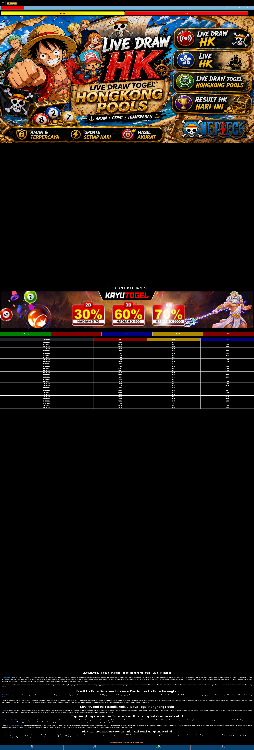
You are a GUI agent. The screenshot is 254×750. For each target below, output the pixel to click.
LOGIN (187, 13)
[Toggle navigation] (3, 3)
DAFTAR (62, 13)
